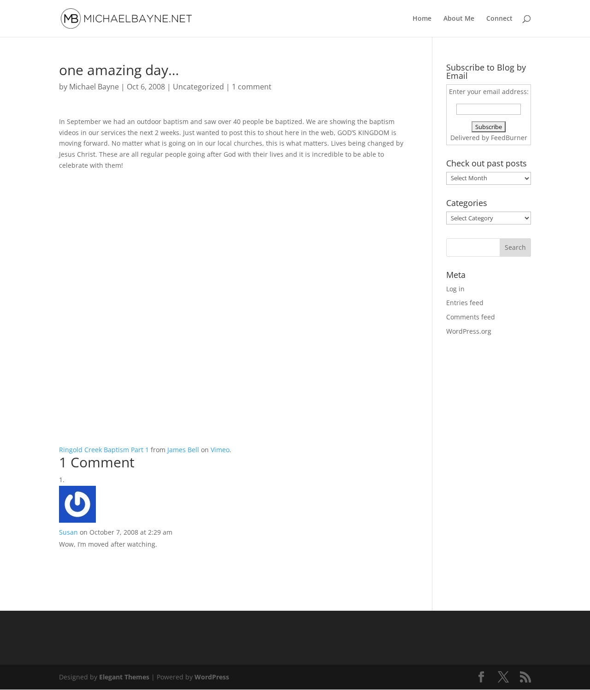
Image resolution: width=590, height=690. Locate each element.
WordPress (212, 676)
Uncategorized (198, 87)
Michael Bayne (94, 87)
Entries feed (465, 302)
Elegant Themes (124, 676)
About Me (458, 19)
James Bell (183, 449)
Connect (499, 19)
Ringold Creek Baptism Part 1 (104, 449)
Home (422, 19)
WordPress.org (468, 331)
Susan (68, 532)
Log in (455, 288)
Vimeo (220, 449)
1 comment (251, 87)
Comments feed (470, 317)
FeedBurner (509, 137)
